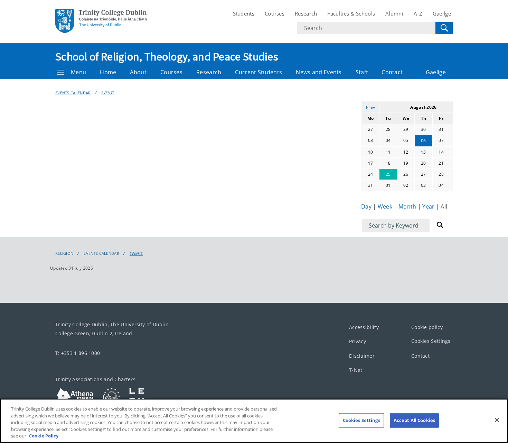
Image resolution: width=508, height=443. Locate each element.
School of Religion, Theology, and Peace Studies (166, 57)
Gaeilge (442, 13)
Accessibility (364, 327)
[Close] (497, 420)
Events (108, 92)
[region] (254, 421)
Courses (274, 13)
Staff (362, 72)
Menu (78, 72)
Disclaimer (362, 356)
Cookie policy (427, 327)
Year (429, 206)
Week (386, 206)
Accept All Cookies (414, 420)
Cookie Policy (43, 436)
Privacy (357, 341)
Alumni (394, 13)
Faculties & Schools (351, 13)
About (138, 72)
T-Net (356, 370)
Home (108, 72)
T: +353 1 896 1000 (77, 353)
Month (408, 206)
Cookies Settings (431, 341)
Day (367, 206)
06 (423, 141)
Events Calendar (73, 92)
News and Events (319, 72)
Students (243, 13)
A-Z (418, 13)
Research (306, 13)
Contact (392, 72)
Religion (64, 253)
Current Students (258, 72)
